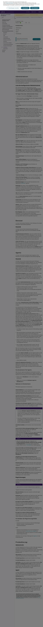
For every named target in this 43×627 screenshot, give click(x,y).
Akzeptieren (25, 8)
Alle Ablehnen (35, 8)
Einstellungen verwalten (13, 8)
